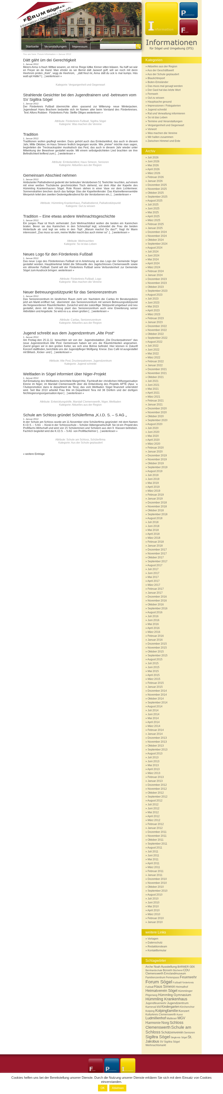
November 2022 (157, 330)
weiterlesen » (54, 76)
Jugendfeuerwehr (155, 1003)
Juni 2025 (153, 208)
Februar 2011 (156, 871)
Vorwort (152, 129)
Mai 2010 (153, 906)
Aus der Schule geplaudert (87, 442)
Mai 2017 (153, 577)
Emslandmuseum (175, 973)
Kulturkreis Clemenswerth (160, 1014)
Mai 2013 (153, 765)
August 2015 (154, 659)
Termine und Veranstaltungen (165, 121)
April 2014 (153, 722)
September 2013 (157, 749)
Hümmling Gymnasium (174, 995)
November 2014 (157, 694)
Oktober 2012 (156, 792)
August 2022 (154, 341)
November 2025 (157, 188)
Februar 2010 (156, 918)
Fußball (177, 982)
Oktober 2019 (156, 463)
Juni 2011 (153, 855)
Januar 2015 (155, 686)
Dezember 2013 (157, 737)
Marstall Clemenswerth (86, 401)
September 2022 (157, 337)
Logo (98, 278)
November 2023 (157, 283)
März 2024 (154, 267)
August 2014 (154, 706)
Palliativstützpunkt (110, 203)
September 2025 (157, 196)
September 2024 (157, 243)
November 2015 (157, 647)
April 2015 (153, 675)
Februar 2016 (156, 635)
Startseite (32, 46)
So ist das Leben (87, 244)
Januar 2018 (155, 545)
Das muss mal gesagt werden (165, 86)
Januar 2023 (155, 322)
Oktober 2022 (156, 333)
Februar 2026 (156, 177)
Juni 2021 (153, 384)
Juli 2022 (153, 345)
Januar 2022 (155, 365)
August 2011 (154, 847)
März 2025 (154, 220)
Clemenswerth (154, 973)
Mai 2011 (153, 859)
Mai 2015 (153, 671)
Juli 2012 (153, 804)
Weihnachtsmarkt (155, 1045)
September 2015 (157, 655)
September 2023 (157, 290)
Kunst (180, 1014)
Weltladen (115, 401)
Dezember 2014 (157, 690)
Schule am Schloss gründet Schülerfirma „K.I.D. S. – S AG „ (75, 415)
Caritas (75, 319)
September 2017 (157, 561)
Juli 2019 (153, 475)
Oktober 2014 (156, 698)
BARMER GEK (186, 966)
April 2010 (153, 910)
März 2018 (154, 537)
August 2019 (154, 471)
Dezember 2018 (157, 502)
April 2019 (153, 486)
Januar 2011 (155, 875)
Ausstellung (169, 966)
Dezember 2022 (157, 326)
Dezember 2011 (157, 831)
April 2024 (153, 263)
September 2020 (157, 420)
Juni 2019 (153, 479)
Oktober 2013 (156, 745)
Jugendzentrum (102, 360)
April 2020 (153, 439)
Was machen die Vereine (87, 124)
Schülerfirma (97, 439)
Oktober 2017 (156, 557)
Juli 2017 (153, 569)
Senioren (103, 162)
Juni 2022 (153, 349)
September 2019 (157, 467)
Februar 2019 (156, 494)
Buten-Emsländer (158, 82)
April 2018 (153, 533)
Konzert (184, 1011)
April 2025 (153, 216)
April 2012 (153, 816)
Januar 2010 (155, 922)
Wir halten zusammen (160, 137)
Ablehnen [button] (118, 1088)
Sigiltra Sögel (98, 121)
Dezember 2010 (157, 879)
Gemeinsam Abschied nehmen (49, 175)
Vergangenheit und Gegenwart (87, 84)
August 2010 (154, 894)
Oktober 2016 (156, 604)
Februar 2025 (156, 224)
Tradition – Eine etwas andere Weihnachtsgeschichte (69, 216)
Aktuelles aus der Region (87, 165)
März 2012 (154, 820)
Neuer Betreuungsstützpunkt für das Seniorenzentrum (70, 292)
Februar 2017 (156, 588)
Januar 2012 (155, 828)
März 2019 (154, 490)
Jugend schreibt (86, 363)
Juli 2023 (153, 298)
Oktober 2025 (156, 192)
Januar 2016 (155, 639)
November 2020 (157, 412)
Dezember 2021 (157, 369)
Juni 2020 (153, 432)
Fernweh (153, 93)
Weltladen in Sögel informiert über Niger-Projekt (64, 374)
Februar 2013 (156, 777)
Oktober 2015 (156, 651)
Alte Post (65, 360)
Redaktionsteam (157, 946)
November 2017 (157, 553)
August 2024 (154, 247)
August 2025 (154, 200)
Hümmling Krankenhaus (65, 203)
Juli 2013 (153, 757)
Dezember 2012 (157, 784)
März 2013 (154, 773)
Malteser (172, 1018)
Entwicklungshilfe (61, 401)
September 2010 (157, 890)
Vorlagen (153, 938)
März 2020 (154, 443)
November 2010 (157, 882)
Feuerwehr (188, 977)
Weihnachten (86, 240)
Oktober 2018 (156, 510)
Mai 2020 (153, 435)
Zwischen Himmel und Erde (164, 140)
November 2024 (157, 235)
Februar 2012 (156, 824)
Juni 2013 (153, 761)
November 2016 (157, 600)
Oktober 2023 (156, 286)
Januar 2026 (155, 181)
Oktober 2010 (156, 886)
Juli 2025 (153, 204)
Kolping (150, 1011)
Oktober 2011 (156, 839)
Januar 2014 (155, 733)
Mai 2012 (153, 812)
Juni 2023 (153, 302)
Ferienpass (172, 977)
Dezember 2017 (157, 549)
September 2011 (157, 843)
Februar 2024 (156, 271)
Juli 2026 (153, 157)
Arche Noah (152, 966)
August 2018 (154, 518)
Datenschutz (155, 942)
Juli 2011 (153, 851)
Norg (165, 1023)
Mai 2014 (153, 718)
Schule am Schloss (77, 439)
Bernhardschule (153, 970)
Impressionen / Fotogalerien (164, 105)
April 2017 (153, 581)
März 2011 (154, 867)
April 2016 (153, 628)
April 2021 (153, 392)
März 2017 (154, 584)
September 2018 (157, 514)
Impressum (80, 46)
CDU (186, 970)
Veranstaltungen (55, 46)
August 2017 (154, 565)
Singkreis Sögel (179, 1037)
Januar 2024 (155, 275)
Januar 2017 (155, 592)
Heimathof (182, 986)
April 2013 (153, 769)
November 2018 (157, 506)
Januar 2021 (155, 404)
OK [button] (103, 1088)
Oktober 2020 (156, 416)
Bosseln (167, 970)
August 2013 (154, 753)
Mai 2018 (153, 530)
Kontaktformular (157, 950)
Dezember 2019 (157, 455)
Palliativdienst (89, 203)
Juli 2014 (153, 710)
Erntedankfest (71, 162)
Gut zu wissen (87, 206)
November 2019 (157, 459)
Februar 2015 (156, 682)
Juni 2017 (153, 573)
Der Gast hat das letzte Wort (164, 89)
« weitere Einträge (34, 454)
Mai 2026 (153, 165)
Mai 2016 (153, 624)
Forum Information (46, 54)
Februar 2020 (156, 447)
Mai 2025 (153, 212)
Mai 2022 (153, 353)
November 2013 (157, 741)
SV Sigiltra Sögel (170, 1041)
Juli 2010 (153, 898)
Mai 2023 (153, 306)
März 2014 (154, 726)
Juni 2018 (153, 526)
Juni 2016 (153, 620)
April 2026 (153, 169)
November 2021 (157, 373)
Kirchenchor (187, 1006)
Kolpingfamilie (166, 1010)
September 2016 (157, 608)
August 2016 (154, 612)
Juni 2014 (153, 714)
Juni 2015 (153, 667)
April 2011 (153, 863)
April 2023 (153, 310)
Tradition (30, 134)
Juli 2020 (153, 428)
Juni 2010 (153, 902)
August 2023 (154, 294)
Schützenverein (172, 1032)
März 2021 (154, 396)
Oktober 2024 (156, 239)
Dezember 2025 (157, 184)
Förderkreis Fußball (77, 121)
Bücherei (177, 970)
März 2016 (154, 631)
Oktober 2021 (156, 377)
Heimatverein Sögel (161, 991)
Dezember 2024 (157, 232)
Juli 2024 (153, 251)
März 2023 (154, 314)
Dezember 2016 (157, 596)
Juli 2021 (153, 381)
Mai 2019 (153, 482)
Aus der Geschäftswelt (160, 70)
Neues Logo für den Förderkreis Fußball (58, 254)
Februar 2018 (156, 541)
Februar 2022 (156, 361)
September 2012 (157, 796)
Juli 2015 (153, 663)
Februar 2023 (156, 318)
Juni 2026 (153, 161)
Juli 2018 (153, 522)
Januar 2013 (155, 780)
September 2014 (157, 702)
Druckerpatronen (82, 360)
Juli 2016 (153, 616)
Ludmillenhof (155, 1018)
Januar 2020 (155, 451)
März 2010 (154, 914)
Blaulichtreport (156, 78)
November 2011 (157, 835)
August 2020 (154, 424)
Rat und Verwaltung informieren (166, 113)
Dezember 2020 (157, 408)
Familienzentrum (155, 977)
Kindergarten (170, 1006)
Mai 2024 (153, 259)
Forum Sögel (158, 981)
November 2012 (157, 788)
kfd (159, 1006)
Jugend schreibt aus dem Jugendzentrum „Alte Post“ (68, 333)
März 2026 (154, 173)
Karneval (150, 1006)
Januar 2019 (155, 498)
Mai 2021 (153, 388)
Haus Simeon (89, 162)
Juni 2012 (153, 808)
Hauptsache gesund (160, 101)
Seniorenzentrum (91, 319)
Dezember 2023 (157, 279)
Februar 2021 (156, 400)
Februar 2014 (156, 730)
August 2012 (154, 800)
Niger (104, 401)
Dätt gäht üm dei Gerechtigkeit (49, 60)
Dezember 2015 (157, 643)
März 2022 (154, 357)
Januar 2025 (155, 228)
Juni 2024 (153, 255)
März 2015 (154, 679)
